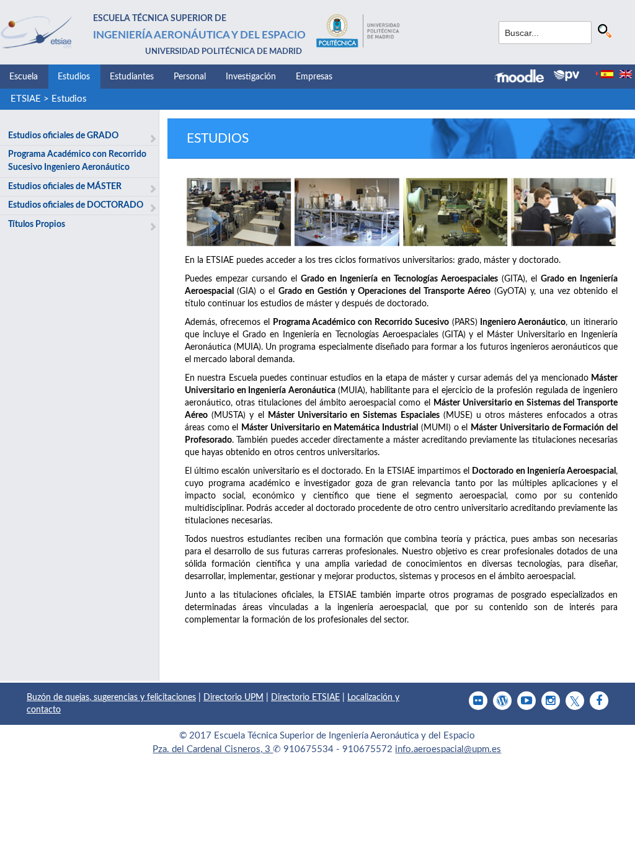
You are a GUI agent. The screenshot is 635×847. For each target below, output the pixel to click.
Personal (190, 77)
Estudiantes (132, 77)
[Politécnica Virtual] (566, 75)
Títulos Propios (36, 224)
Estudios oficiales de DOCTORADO (75, 205)
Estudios (74, 77)
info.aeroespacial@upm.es (448, 749)
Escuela (23, 77)
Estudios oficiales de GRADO (63, 135)
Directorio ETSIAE (305, 697)
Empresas (314, 77)
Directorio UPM (233, 697)
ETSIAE (26, 99)
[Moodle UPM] (524, 77)
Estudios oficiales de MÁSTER (65, 186)
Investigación (251, 77)
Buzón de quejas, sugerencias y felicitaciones (111, 697)
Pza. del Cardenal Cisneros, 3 (213, 749)
